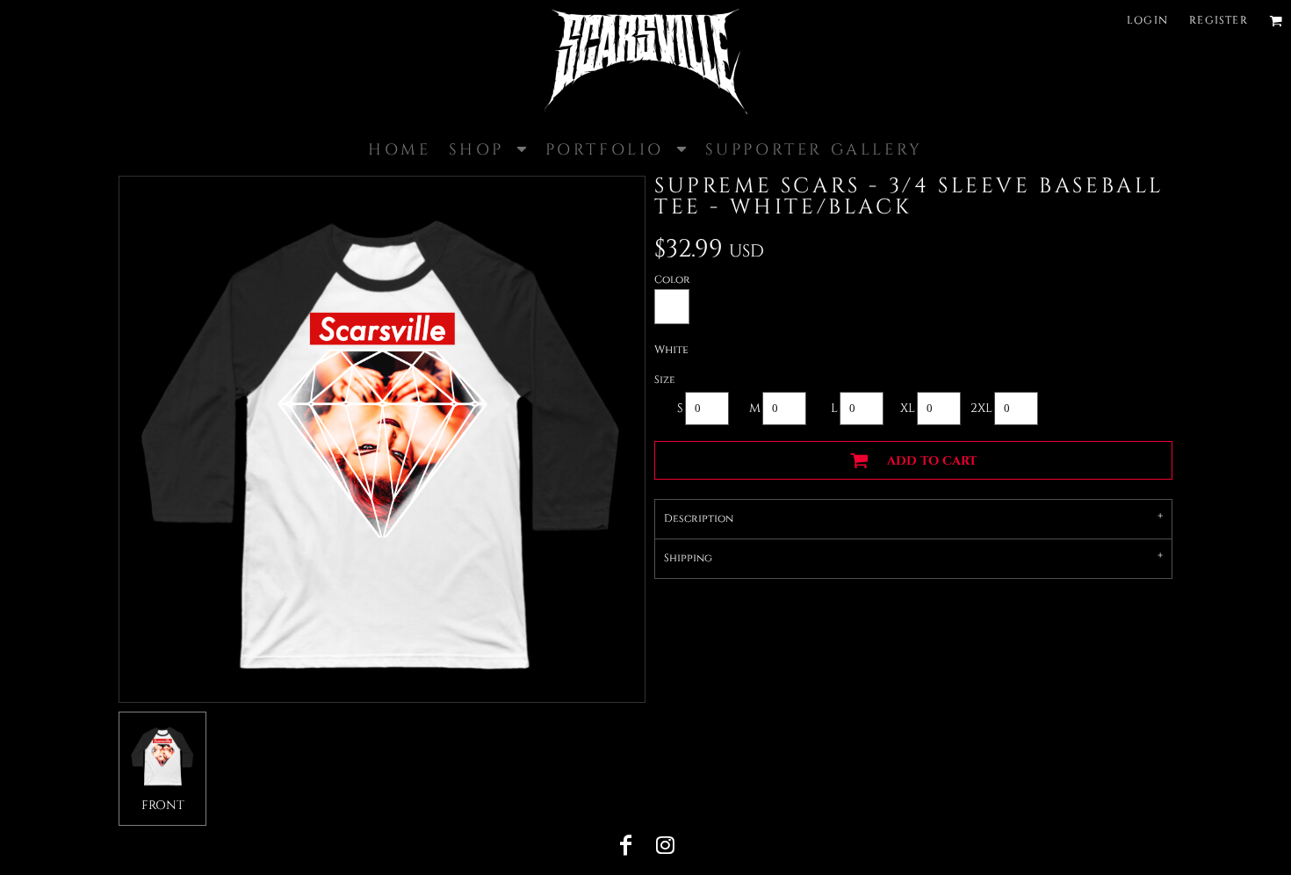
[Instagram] (664, 845)
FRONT (162, 805)
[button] (1275, 20)
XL (907, 408)
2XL (981, 408)
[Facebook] (626, 845)
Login (1147, 20)
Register (1218, 20)
